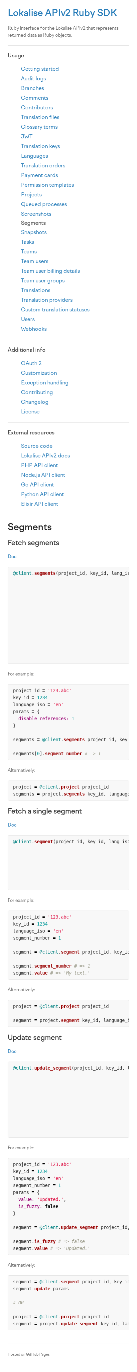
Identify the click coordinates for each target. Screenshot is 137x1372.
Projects (31, 194)
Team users (34, 261)
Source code (37, 446)
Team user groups (43, 280)
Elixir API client (39, 504)
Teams (29, 251)
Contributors (37, 107)
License (30, 411)
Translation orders (43, 165)
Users (28, 319)
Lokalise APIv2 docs (45, 455)
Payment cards (39, 175)
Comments (34, 98)
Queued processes (44, 204)
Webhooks (34, 329)
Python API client (42, 494)
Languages (34, 156)
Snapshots (34, 232)
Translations (35, 290)
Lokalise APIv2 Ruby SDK (62, 12)
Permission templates (47, 185)
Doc (12, 556)
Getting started (40, 69)
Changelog (35, 402)
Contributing (37, 392)
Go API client (37, 484)
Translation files (40, 117)
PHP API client (39, 465)
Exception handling (44, 382)
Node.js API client (43, 475)
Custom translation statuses (55, 309)
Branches (32, 88)
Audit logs (33, 78)
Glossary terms (39, 127)
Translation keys (40, 146)
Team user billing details (50, 271)
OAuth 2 (31, 363)
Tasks (27, 242)
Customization (39, 373)
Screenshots (36, 214)
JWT (27, 136)
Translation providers (46, 300)
